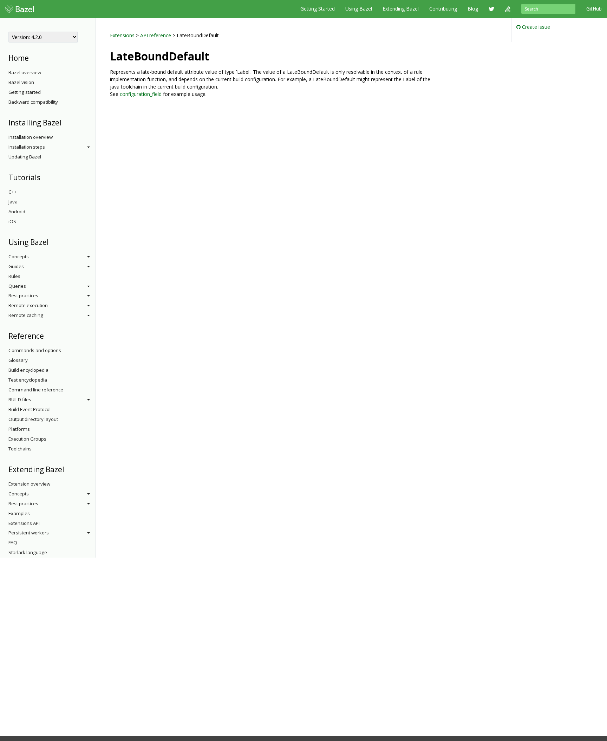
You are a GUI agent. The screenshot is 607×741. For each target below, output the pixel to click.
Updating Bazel (24, 157)
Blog (473, 8)
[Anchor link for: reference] (47, 335)
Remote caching (25, 315)
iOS (12, 221)
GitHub (594, 8)
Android (16, 211)
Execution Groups (27, 439)
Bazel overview (24, 72)
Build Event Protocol (29, 409)
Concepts (18, 256)
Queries (17, 286)
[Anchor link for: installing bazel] (65, 122)
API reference (155, 35)
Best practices (23, 295)
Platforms (19, 429)
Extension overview (29, 484)
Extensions (122, 35)
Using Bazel (358, 8)
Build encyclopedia (28, 370)
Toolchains (20, 449)
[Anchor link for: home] (32, 57)
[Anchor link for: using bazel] (52, 241)
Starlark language (27, 552)
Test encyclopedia (27, 380)
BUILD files (19, 399)
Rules (14, 276)
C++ (12, 192)
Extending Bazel (401, 8)
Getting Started (317, 8)
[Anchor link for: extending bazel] (68, 469)
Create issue (535, 27)
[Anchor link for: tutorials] (44, 177)
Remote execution (28, 305)
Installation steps (26, 147)
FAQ (12, 542)
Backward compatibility (33, 102)
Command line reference (35, 389)
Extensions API (24, 523)
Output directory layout (33, 419)
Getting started (24, 92)
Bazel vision (21, 82)
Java (13, 202)
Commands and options (34, 350)
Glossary (18, 360)
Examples (19, 513)
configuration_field (141, 94)
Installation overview (30, 137)
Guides (16, 266)
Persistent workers (28, 532)
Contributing (443, 8)
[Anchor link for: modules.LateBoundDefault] (215, 55)
